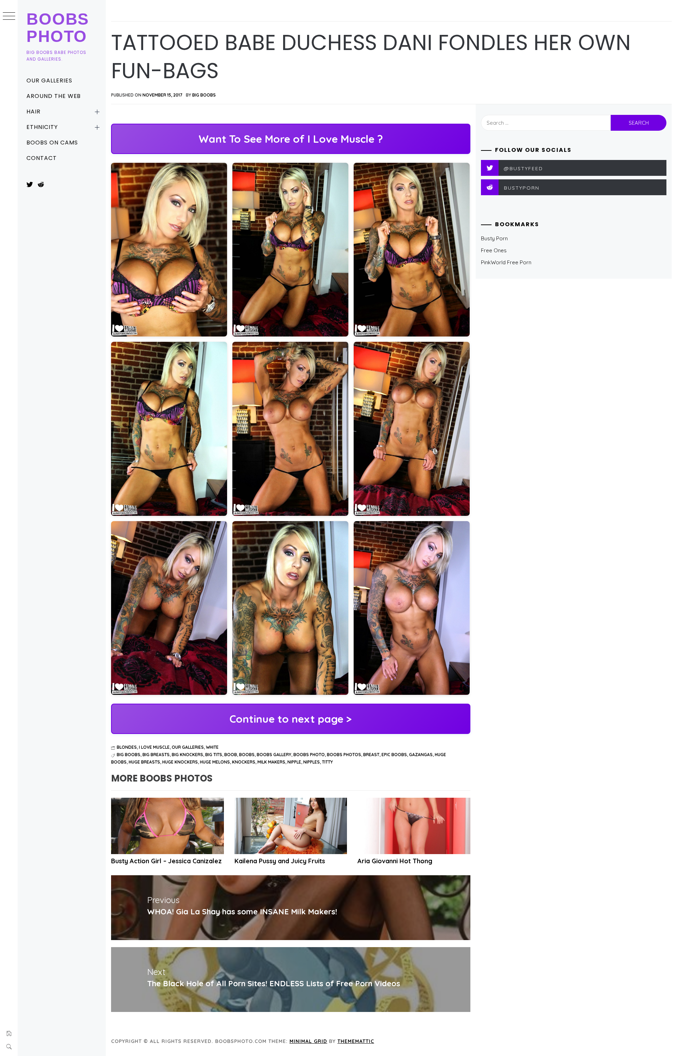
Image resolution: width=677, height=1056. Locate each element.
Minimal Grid (308, 1041)
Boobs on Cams (52, 142)
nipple (294, 762)
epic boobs (394, 754)
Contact (41, 158)
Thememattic (355, 1041)
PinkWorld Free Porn (506, 262)
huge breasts (144, 762)
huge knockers (180, 762)
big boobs (128, 754)
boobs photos (344, 754)
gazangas (421, 754)
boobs (247, 754)
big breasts (156, 754)
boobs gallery (274, 754)
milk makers (271, 762)
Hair (33, 111)
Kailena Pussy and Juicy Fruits (279, 861)
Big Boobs (204, 95)
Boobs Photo (57, 27)
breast (371, 754)
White (212, 747)
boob (230, 754)
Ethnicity (42, 127)
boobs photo (309, 754)
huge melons (215, 762)
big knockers (187, 754)
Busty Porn (494, 238)
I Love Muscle (154, 747)
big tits (213, 754)
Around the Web (53, 96)
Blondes (127, 747)
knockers (243, 762)
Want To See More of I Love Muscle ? (291, 139)
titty (327, 762)
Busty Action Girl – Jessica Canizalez (166, 861)
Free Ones (494, 250)
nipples (311, 762)
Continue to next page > (291, 718)
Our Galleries (49, 80)
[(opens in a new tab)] (167, 826)
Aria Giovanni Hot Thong (395, 861)
